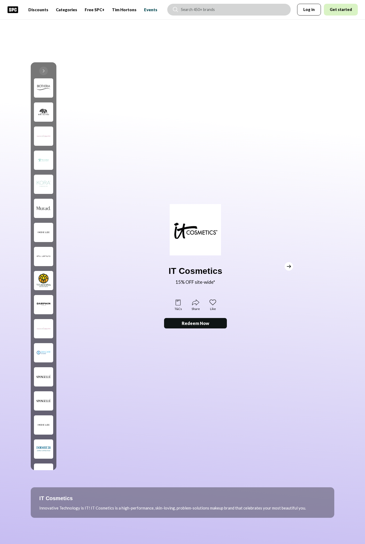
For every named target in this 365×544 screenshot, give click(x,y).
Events (150, 9)
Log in (309, 9)
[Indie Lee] (43, 232)
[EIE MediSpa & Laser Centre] (43, 160)
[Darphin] (43, 304)
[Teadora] (43, 280)
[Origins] (43, 112)
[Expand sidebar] (43, 71)
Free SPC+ (94, 9)
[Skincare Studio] (43, 352)
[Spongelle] (43, 376)
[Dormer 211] (43, 449)
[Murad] (43, 208)
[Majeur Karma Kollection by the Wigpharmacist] (43, 136)
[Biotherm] (43, 88)
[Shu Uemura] (43, 256)
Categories (66, 9)
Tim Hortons (124, 9)
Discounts (38, 9)
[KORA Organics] (43, 184)
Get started (341, 9)
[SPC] (12, 9)
